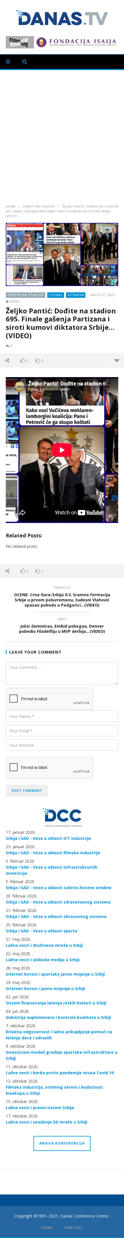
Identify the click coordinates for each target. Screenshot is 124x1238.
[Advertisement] (62, 135)
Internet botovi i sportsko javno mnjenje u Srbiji (55, 974)
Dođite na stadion (39, 206)
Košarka (76, 295)
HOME (47, 1227)
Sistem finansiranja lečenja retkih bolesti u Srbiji (56, 1003)
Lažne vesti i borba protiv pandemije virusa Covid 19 (60, 1072)
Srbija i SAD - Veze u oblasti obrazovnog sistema (56, 916)
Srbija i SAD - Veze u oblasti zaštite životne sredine (58, 887)
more (116, 360)
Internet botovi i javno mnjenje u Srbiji (45, 988)
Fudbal (56, 295)
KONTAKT (74, 1227)
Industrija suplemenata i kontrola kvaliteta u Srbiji (58, 1017)
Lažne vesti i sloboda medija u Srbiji (43, 959)
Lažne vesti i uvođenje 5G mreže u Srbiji (46, 1122)
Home (10, 206)
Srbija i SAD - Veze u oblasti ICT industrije (48, 838)
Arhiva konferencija (62, 1143)
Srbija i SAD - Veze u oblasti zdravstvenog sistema (58, 902)
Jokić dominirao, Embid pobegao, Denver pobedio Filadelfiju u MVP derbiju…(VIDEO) (62, 626)
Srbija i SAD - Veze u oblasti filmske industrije (53, 852)
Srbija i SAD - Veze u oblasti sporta (41, 931)
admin (14, 301)
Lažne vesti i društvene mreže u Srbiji (44, 945)
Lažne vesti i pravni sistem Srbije (40, 1107)
